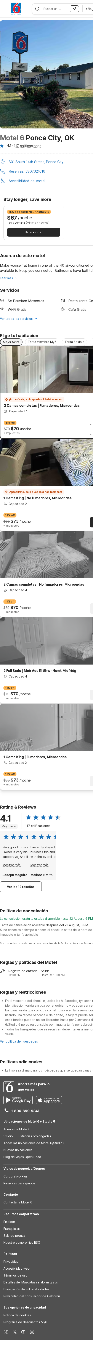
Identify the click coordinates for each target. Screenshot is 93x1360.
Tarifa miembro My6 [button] (42, 342)
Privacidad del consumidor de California (32, 1296)
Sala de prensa (14, 1235)
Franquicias (11, 1228)
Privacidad (11, 1261)
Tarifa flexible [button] (74, 342)
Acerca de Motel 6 (16, 1129)
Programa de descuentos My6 (25, 1322)
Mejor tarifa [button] (11, 342)
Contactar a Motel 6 (17, 1202)
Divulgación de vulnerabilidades (26, 1289)
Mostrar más (12, 865)
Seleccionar (34, 232)
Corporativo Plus (15, 1176)
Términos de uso (15, 1275)
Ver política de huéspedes (19, 1041)
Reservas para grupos (19, 1183)
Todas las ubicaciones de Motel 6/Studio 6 (34, 1143)
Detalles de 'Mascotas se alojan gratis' (30, 1282)
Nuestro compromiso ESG (21, 1242)
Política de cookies (17, 1315)
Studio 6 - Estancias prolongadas (27, 1136)
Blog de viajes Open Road (22, 1157)
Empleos (9, 1222)
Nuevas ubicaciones (17, 1150)
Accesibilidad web (16, 1268)
